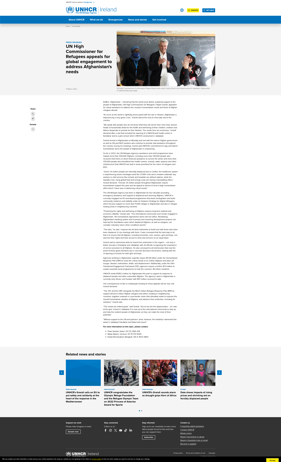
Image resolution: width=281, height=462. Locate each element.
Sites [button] (182, 10)
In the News (76, 26)
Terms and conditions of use (195, 453)
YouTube (120, 430)
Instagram (110, 430)
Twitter (115, 430)
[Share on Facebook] (33, 119)
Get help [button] (210, 10)
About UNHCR (76, 19)
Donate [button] (194, 10)
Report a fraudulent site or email (194, 440)
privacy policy (96, 459)
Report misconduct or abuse (192, 437)
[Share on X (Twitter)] (33, 114)
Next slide (219, 372)
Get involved (159, 19)
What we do (96, 19)
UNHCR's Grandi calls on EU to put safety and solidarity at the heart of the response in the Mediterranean (83, 397)
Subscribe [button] (148, 437)
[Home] (81, 10)
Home (68, 26)
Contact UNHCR (187, 430)
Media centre (186, 433)
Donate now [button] (73, 431)
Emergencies (115, 19)
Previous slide (61, 372)
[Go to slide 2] (142, 411)
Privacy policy (178, 453)
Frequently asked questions (192, 426)
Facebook (105, 430)
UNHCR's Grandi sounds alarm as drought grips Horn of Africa (159, 394)
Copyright (212, 453)
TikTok (125, 430)
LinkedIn (130, 430)
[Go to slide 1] (140, 411)
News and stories (137, 19)
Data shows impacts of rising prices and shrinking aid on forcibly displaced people (196, 395)
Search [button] (175, 10)
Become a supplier (188, 444)
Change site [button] (88, 2)
